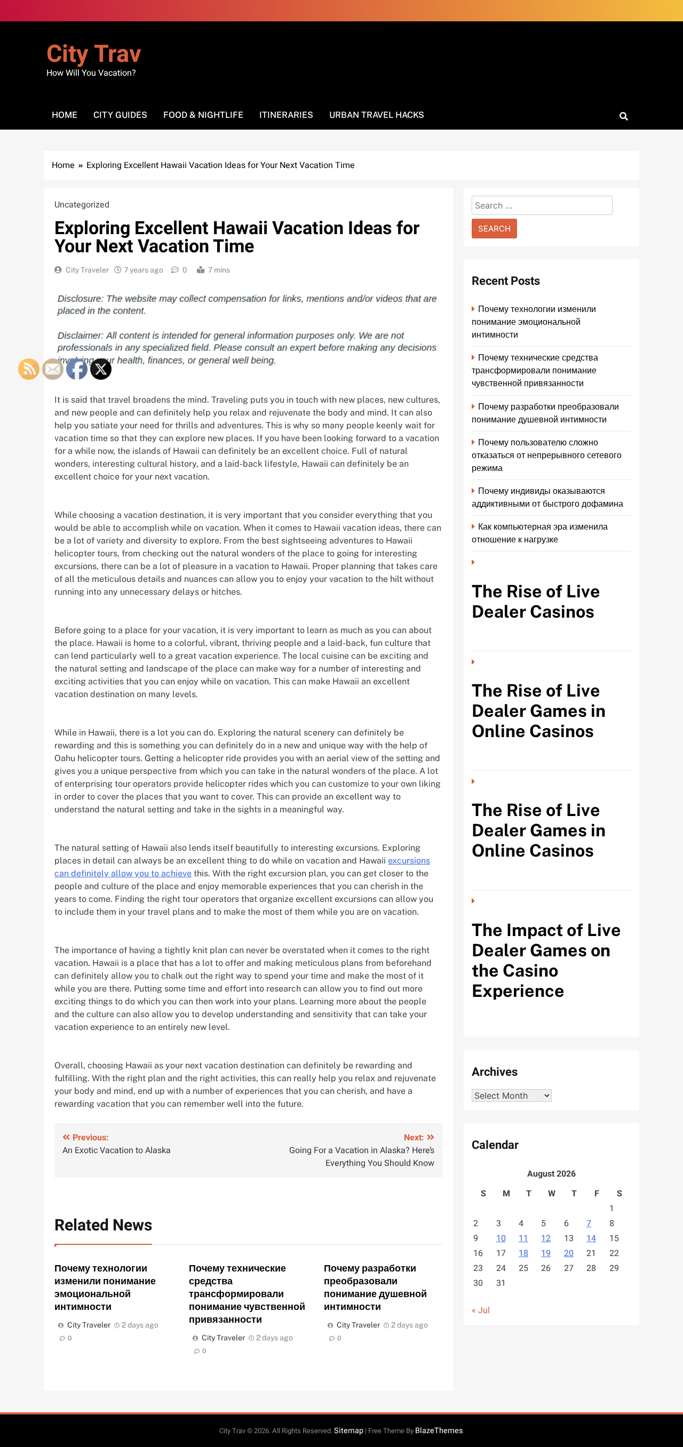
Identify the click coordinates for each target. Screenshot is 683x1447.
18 (523, 1253)
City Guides (120, 115)
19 (546, 1253)
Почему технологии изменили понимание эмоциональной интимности (534, 322)
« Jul (481, 1310)
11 (523, 1238)
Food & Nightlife (203, 115)
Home (64, 115)
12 (546, 1238)
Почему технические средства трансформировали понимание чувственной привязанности (247, 1293)
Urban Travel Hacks (376, 115)
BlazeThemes (439, 1430)
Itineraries (286, 115)
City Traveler (87, 270)
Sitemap (348, 1430)
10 (501, 1238)
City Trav (93, 54)
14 (591, 1238)
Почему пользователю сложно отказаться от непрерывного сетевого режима (547, 455)
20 (569, 1253)
